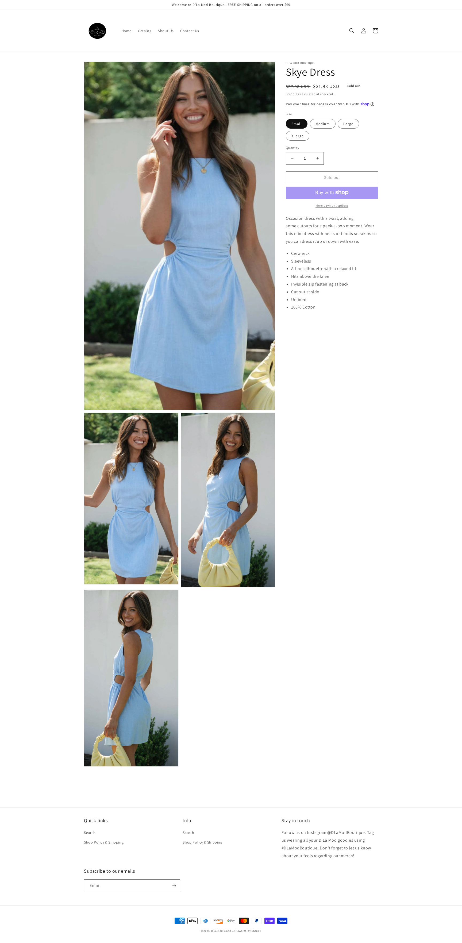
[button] (352, 31)
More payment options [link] (331, 205)
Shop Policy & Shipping (104, 842)
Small (296, 123)
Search (90, 832)
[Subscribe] (174, 885)
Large (348, 123)
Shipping (292, 94)
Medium (322, 123)
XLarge (297, 135)
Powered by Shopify (248, 931)
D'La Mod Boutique (223, 931)
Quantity (292, 147)
